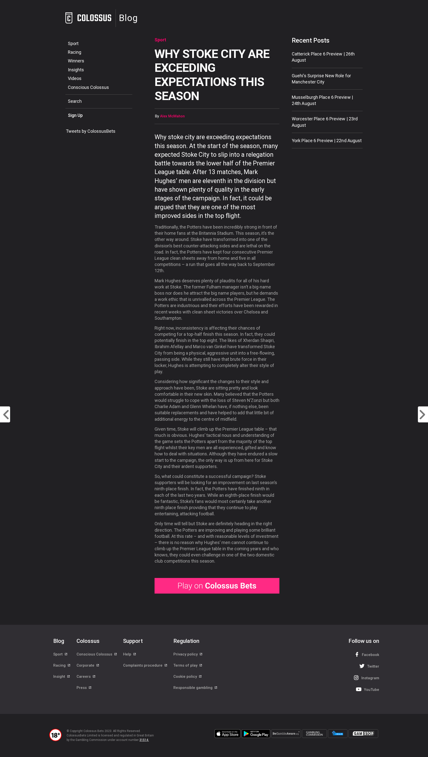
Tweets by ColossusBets (90, 131)
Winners (76, 60)
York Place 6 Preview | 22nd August (327, 140)
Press (82, 687)
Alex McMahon (172, 116)
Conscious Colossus (88, 87)
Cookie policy (185, 676)
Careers (84, 676)
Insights (76, 69)
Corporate (86, 665)
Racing (74, 52)
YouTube (371, 689)
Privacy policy (186, 654)
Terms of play (185, 665)
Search (75, 101)
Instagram (370, 678)
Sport (73, 43)
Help (127, 654)
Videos (74, 78)
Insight (59, 676)
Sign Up (75, 115)
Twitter (373, 666)
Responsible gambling (193, 687)
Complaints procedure (143, 665)
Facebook (370, 655)
